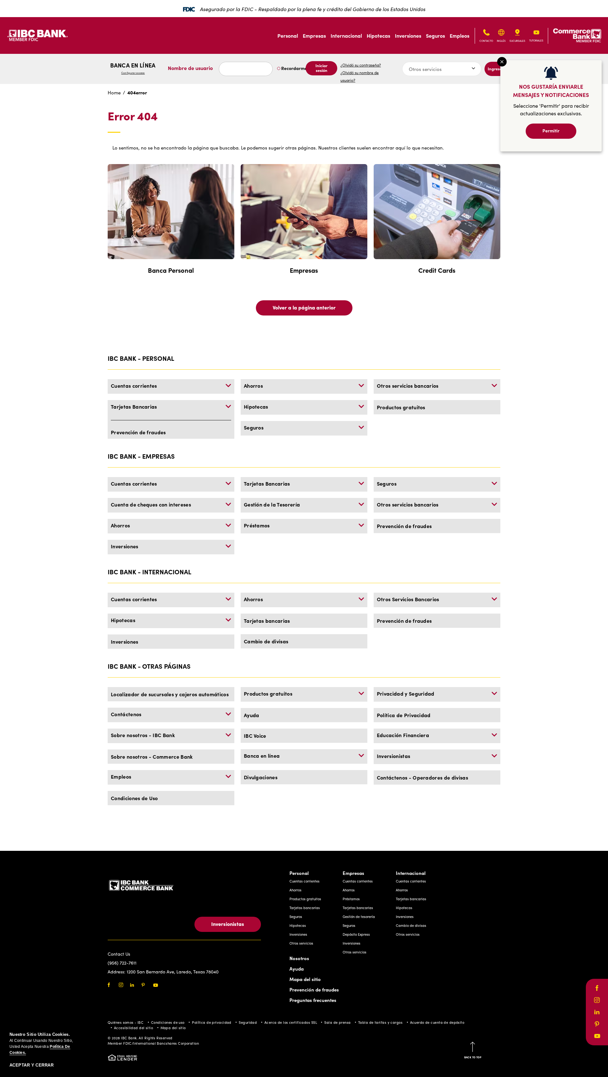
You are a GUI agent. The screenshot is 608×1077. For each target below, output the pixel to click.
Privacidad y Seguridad (405, 693)
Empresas (314, 35)
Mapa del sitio (305, 979)
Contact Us (119, 954)
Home (114, 92)
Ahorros (253, 385)
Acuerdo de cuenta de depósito (437, 1022)
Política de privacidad (211, 1022)
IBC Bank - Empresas (141, 456)
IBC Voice (255, 735)
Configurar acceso (133, 72)
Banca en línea (132, 67)
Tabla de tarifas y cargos (380, 1022)
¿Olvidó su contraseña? (360, 64)
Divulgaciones (260, 777)
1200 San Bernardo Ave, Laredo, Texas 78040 (172, 972)
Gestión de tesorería (359, 916)
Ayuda (251, 714)
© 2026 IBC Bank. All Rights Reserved (140, 1038)
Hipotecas (378, 35)
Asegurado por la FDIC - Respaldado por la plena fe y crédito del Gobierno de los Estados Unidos (312, 9)
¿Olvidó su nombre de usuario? (359, 76)
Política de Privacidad (404, 714)
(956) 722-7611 (122, 963)
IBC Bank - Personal (141, 358)
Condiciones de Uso (134, 797)
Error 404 (133, 116)
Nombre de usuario (190, 67)
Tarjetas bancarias (267, 620)
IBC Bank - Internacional (149, 571)
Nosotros (299, 958)
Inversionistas (393, 755)
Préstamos (257, 525)
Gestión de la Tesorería (272, 504)
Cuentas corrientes (134, 385)
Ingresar (496, 68)
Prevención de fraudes (138, 432)
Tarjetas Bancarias (134, 406)
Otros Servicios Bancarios (408, 599)
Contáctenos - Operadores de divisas (422, 777)
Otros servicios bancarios (408, 385)
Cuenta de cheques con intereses (151, 504)
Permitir (551, 130)
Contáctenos (126, 714)
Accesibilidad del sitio (133, 1027)
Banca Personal (171, 270)
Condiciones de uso (168, 1022)
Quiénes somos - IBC (125, 1022)
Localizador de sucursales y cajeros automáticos (170, 694)
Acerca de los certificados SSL (290, 1022)
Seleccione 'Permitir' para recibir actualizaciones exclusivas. (551, 109)
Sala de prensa (337, 1022)
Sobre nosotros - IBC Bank (143, 734)
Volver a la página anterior (304, 307)
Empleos (459, 35)
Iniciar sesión (321, 67)
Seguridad (248, 1022)
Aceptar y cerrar (32, 1065)
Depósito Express (356, 934)
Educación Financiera (403, 734)
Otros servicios (301, 943)
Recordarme (293, 68)
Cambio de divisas (266, 641)
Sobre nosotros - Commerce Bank (152, 756)
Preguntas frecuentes (312, 1000)
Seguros (435, 35)
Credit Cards (436, 270)
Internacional (346, 35)
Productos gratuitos (401, 407)
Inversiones (408, 35)
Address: (117, 972)
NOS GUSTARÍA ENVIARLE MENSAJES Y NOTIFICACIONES (551, 90)
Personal (287, 35)
